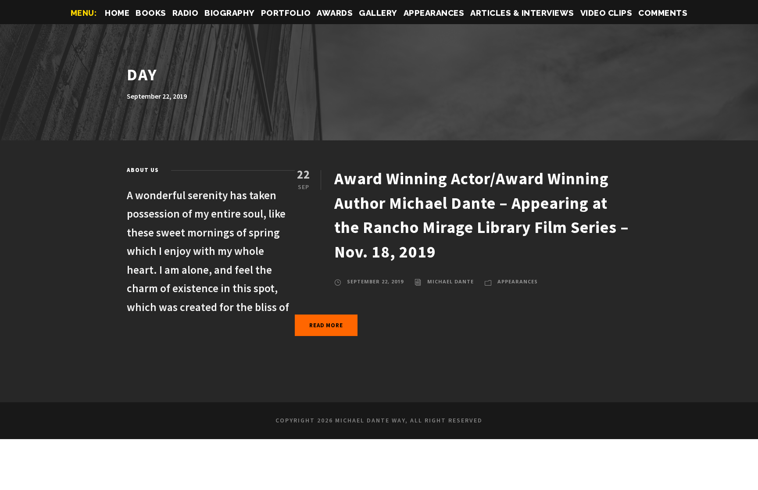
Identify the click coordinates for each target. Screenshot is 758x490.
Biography (229, 13)
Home (117, 13)
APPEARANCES (517, 281)
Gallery (378, 13)
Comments (662, 13)
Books (151, 13)
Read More (326, 325)
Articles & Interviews (522, 13)
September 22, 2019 (375, 281)
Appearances (434, 13)
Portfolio (286, 13)
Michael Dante (450, 281)
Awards (335, 13)
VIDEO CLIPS (606, 13)
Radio (185, 13)
